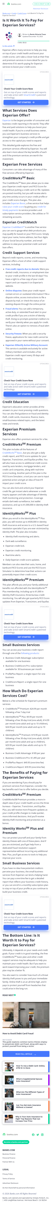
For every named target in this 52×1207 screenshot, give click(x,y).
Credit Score (22, 13)
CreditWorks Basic (12, 452)
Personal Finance (9, 1158)
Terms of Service (9, 1178)
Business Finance (9, 1154)
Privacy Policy (8, 1174)
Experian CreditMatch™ (14, 227)
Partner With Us (8, 1162)
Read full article (26, 1054)
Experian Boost (18, 203)
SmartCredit (29, 95)
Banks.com (6, 13)
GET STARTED (24, 102)
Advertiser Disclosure (10, 1183)
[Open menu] (3, 4)
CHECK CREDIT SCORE (42, 4)
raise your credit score (13, 206)
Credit (14, 13)
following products (30, 653)
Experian (7, 120)
